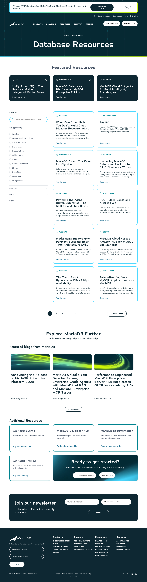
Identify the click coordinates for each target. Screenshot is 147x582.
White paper (17, 155)
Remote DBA (79, 547)
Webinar (16, 134)
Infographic (17, 180)
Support (78, 537)
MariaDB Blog (101, 541)
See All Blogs (73, 409)
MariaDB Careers (123, 549)
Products (58, 537)
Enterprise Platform (61, 541)
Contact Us (129, 24)
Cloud (55, 544)
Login (127, 16)
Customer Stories (102, 547)
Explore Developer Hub (67, 446)
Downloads (117, 16)
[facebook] (123, 574)
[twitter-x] (128, 574)
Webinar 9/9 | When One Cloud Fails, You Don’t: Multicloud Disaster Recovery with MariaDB (50, 7)
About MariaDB (122, 541)
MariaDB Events (101, 549)
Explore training (20, 475)
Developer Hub (101, 555)
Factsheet (16, 176)
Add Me (98, 513)
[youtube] (136, 574)
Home (67, 36)
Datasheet (17, 147)
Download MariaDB (61, 549)
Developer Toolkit (20, 164)
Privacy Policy (67, 574)
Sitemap (74, 576)
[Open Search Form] (94, 16)
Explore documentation (111, 446)
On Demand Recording (22, 138)
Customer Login (80, 544)
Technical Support (82, 541)
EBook (15, 168)
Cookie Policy (79, 574)
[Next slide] (132, 7)
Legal (58, 574)
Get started (112, 24)
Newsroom (120, 544)
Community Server (60, 547)
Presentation (18, 151)
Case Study (17, 172)
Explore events (20, 446)
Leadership (121, 547)
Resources (101, 537)
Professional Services (83, 549)
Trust (88, 574)
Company (121, 537)
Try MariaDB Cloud (84, 475)
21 (76, 313)
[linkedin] (132, 574)
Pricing (56, 552)
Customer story (19, 142)
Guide (15, 159)
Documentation (104, 16)
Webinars (99, 544)
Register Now (102, 7)
